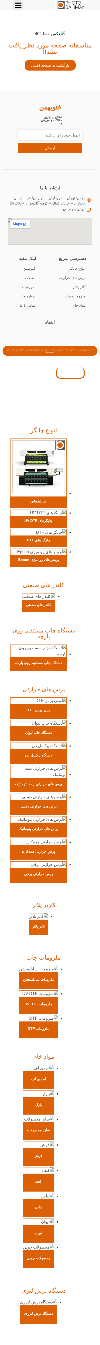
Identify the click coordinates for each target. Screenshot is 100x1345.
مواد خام (43, 1056)
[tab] (70, 373)
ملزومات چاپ (43, 957)
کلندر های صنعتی (43, 585)
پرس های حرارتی (44, 689)
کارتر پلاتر (44, 905)
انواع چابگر (44, 430)
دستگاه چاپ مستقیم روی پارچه (44, 633)
